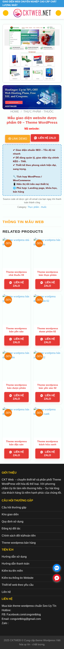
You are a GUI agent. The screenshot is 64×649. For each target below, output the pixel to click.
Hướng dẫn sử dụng (14, 556)
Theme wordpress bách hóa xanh (47, 443)
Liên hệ (6, 591)
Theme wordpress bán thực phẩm (47, 273)
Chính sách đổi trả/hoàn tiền (19, 535)
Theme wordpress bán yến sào (16, 330)
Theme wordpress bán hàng (19, 542)
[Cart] (58, 13)
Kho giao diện (10, 514)
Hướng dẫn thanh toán (15, 563)
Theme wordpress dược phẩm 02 (47, 330)
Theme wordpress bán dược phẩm (16, 386)
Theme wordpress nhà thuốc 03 (16, 273)
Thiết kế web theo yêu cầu (17, 584)
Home (14, 111)
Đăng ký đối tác (11, 528)
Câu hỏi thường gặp (14, 507)
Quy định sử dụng (12, 521)
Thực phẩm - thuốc (38, 111)
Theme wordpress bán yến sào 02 (47, 386)
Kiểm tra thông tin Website (17, 577)
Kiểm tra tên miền (12, 570)
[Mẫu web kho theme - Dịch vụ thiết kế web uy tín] (32, 13)
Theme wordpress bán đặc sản (16, 443)
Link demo (19, 138)
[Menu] (5, 13)
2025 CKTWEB (13, 640)
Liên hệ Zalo (47, 137)
